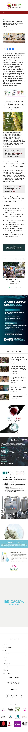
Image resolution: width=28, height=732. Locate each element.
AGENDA (5, 660)
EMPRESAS (5, 670)
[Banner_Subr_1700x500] (14, 245)
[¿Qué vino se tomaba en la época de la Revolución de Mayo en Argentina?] (4, 388)
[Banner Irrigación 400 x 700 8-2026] (14, 578)
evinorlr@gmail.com (16, 153)
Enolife (5, 28)
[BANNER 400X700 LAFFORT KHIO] (14, 525)
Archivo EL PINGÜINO (14, 351)
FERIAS (4, 657)
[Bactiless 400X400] (14, 405)
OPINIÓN (5, 667)
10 (20, 287)
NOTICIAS (5, 644)
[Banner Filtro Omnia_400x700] (14, 471)
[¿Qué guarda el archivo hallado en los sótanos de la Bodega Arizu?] (4, 360)
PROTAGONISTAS (7, 647)
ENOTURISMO (6, 663)
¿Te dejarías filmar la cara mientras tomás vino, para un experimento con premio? (18, 378)
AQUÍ (19, 186)
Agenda (4, 19)
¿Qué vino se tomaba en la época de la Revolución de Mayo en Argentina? (18, 387)
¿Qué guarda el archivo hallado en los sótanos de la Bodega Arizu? (18, 359)
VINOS (4, 650)
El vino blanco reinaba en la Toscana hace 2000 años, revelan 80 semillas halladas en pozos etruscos (18, 369)
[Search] (24, 12)
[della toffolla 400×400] (14, 438)
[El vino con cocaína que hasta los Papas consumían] (4, 397)
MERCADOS (6, 654)
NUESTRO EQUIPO (7, 673)
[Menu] (3, 12)
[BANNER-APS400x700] (14, 296)
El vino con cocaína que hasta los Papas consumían (18, 395)
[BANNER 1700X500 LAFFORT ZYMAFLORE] (14, 91)
